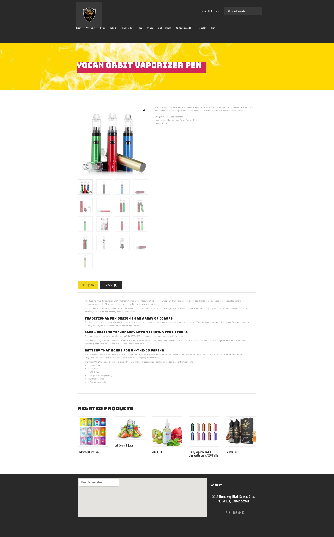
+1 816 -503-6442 (233, 513)
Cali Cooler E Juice (124, 445)
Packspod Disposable (89, 452)
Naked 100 (157, 452)
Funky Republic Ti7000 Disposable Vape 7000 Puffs (203, 453)
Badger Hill (231, 452)
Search (228, 11)
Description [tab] (88, 285)
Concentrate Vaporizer (173, 116)
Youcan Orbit (191, 120)
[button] (144, 110)
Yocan (182, 120)
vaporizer (175, 120)
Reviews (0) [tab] (111, 285)
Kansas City (165, 120)
